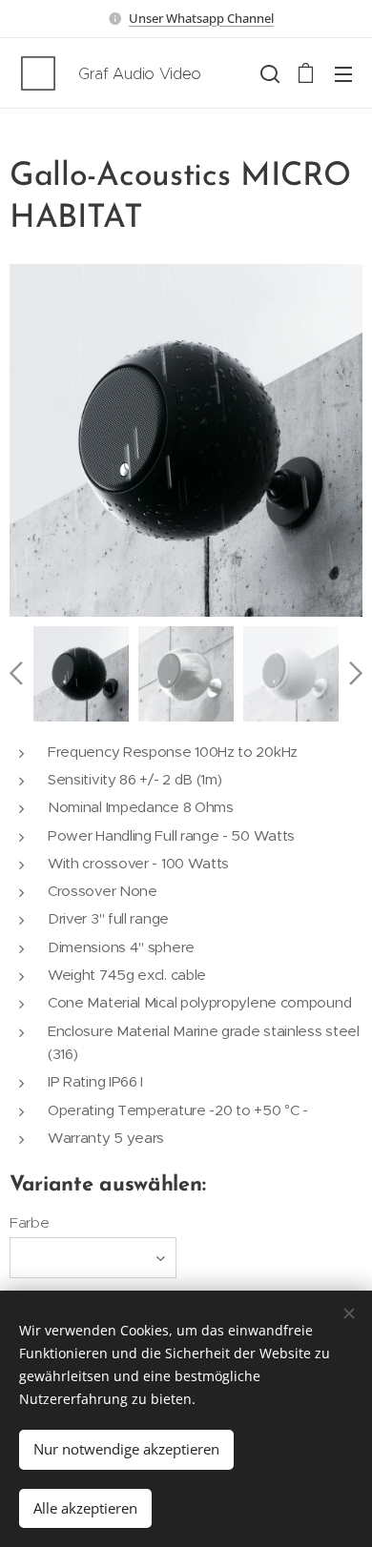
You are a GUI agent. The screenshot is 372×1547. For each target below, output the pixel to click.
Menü (343, 73)
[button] (268, 73)
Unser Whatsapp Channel (201, 18)
